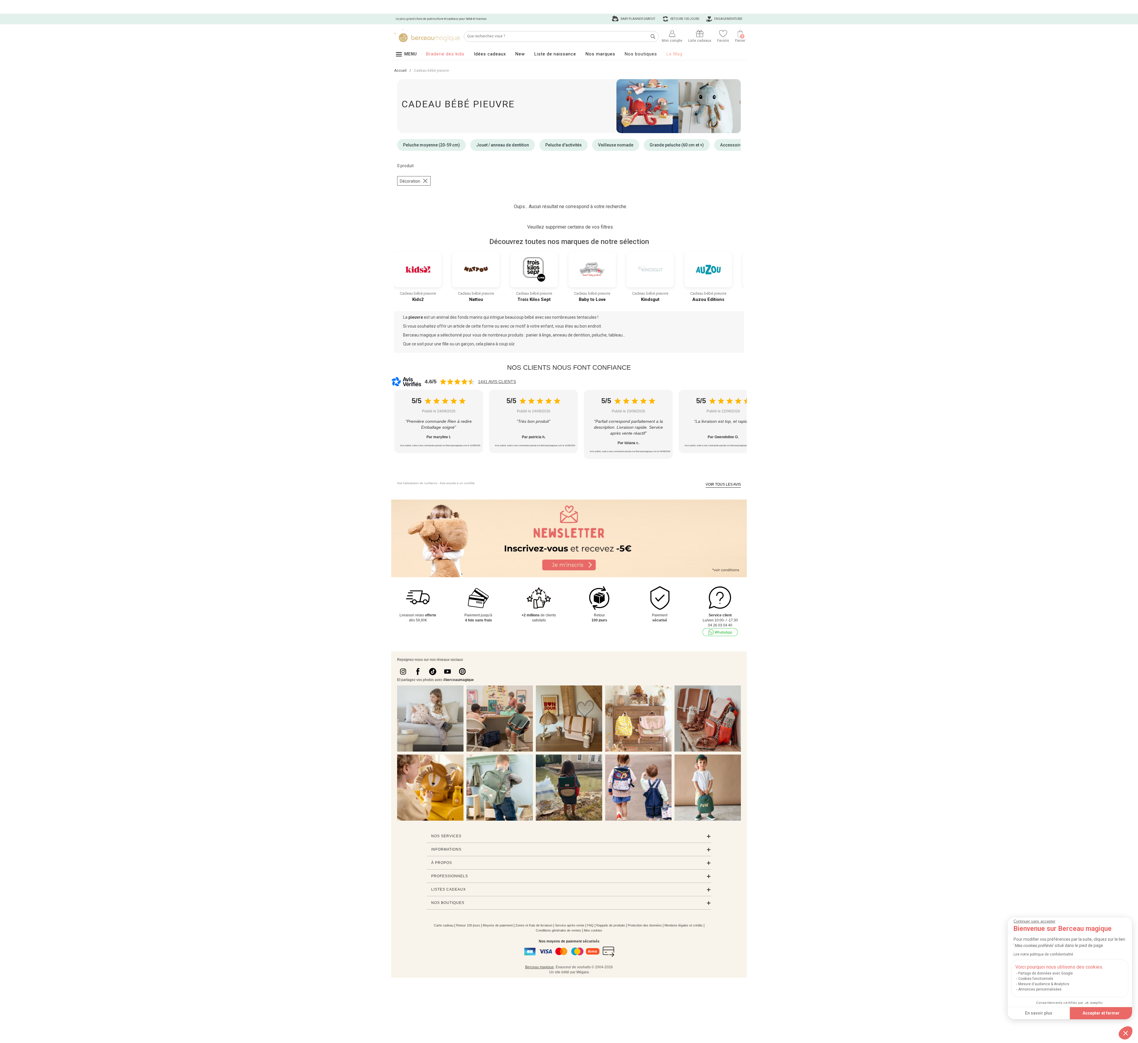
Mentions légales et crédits (683, 925)
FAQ (590, 925)
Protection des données (645, 925)
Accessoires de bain (740, 145)
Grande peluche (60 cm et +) (677, 145)
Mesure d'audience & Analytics (1043, 984)
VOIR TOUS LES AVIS (723, 484)
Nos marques (600, 54)
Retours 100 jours (684, 18)
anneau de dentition (571, 335)
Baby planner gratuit (637, 18)
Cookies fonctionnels (1035, 979)
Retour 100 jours (468, 925)
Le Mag (675, 54)
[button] (1125, 1033)
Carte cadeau (443, 925)
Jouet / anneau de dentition (502, 145)
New (520, 54)
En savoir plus (1038, 1013)
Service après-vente (569, 925)
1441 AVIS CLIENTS (497, 381)
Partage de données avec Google (1045, 973)
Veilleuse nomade (615, 145)
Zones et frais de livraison (533, 925)
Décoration (410, 181)
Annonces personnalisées (1040, 989)
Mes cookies (593, 930)
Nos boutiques (641, 54)
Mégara (582, 972)
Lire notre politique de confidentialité (1043, 954)
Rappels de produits (610, 925)
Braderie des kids (445, 54)
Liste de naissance (555, 54)
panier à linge (538, 335)
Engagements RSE (728, 18)
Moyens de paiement (498, 925)
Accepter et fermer (1101, 1013)
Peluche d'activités (563, 145)
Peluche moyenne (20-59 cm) (431, 145)
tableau (615, 335)
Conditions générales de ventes (558, 930)
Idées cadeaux (490, 54)
